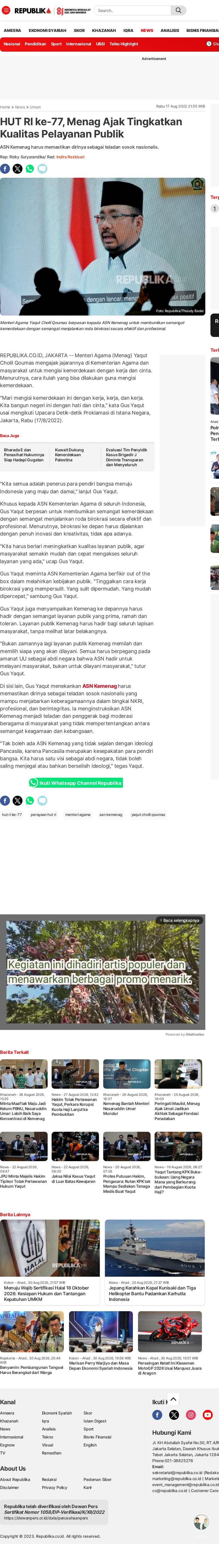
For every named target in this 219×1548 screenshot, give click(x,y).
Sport (56, 43)
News (20, 107)
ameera (12, 30)
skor (79, 30)
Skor (88, 1412)
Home (5, 107)
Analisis (49, 1428)
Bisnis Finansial (97, 1436)
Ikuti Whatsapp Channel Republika (80, 783)
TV (2, 1452)
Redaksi (49, 1479)
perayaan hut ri (43, 814)
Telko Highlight (124, 43)
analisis (170, 30)
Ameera (7, 1412)
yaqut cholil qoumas (148, 814)
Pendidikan (35, 43)
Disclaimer (9, 1487)
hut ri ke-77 (12, 814)
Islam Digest (95, 1420)
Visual (47, 1444)
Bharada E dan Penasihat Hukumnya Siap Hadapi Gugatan (24, 454)
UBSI (100, 43)
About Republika (15, 1479)
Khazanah (9, 1420)
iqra (128, 30)
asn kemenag (111, 814)
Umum (35, 107)
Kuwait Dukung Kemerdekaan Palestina (69, 454)
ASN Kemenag (99, 686)
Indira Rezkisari (70, 156)
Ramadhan (51, 1452)
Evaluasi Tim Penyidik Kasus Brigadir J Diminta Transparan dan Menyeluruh (126, 457)
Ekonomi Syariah (47, 30)
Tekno (47, 1436)
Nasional (12, 43)
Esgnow (7, 1444)
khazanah (104, 30)
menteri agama (77, 814)
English (90, 1444)
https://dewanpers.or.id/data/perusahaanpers (46, 1517)
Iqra (45, 1420)
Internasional (78, 43)
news (147, 30)
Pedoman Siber (97, 1479)
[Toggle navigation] (6, 10)
